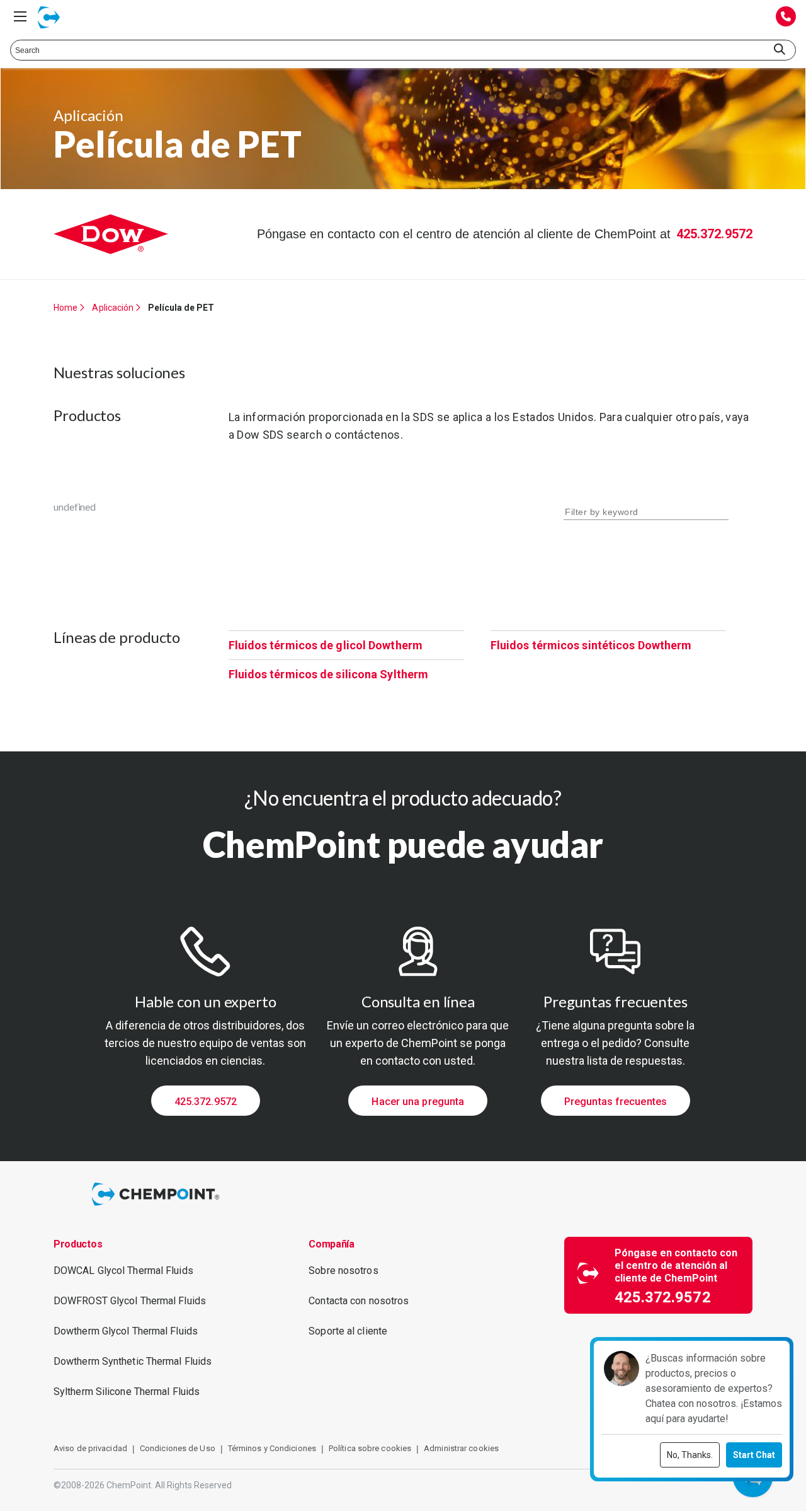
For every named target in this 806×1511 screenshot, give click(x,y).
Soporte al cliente (348, 1331)
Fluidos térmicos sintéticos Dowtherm (591, 645)
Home (65, 308)
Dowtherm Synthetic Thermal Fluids (133, 1361)
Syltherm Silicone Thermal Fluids (127, 1392)
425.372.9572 (714, 233)
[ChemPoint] (157, 1207)
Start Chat (754, 1455)
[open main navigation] (20, 16)
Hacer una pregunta (418, 1102)
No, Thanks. (690, 1455)
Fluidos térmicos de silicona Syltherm (329, 674)
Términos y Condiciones (272, 1448)
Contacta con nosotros (359, 1301)
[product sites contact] (786, 17)
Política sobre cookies (370, 1448)
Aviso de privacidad (90, 1448)
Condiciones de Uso (177, 1448)
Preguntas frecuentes (615, 1102)
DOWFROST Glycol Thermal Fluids (130, 1301)
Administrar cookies (461, 1448)
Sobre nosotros (343, 1271)
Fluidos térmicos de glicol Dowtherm (326, 645)
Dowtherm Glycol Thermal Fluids (126, 1331)
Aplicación (112, 308)
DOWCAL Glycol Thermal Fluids (123, 1271)
